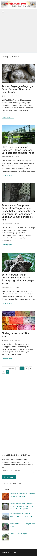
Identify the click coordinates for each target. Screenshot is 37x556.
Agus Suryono (8, 96)
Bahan (18, 96)
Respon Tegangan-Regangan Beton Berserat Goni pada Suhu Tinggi (18, 89)
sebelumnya (8, 368)
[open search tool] (34, 12)
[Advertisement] (18, 33)
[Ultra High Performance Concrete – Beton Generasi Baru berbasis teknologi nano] (18, 134)
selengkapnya (7, 117)
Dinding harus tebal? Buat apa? (16, 335)
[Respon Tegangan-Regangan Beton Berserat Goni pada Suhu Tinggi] (18, 73)
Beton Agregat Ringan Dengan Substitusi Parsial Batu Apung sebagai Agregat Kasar (18, 279)
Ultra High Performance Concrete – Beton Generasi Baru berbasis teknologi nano (18, 150)
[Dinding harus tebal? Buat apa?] (18, 320)
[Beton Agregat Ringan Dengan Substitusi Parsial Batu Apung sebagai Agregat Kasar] (18, 262)
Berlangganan (9, 477)
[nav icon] (3, 12)
